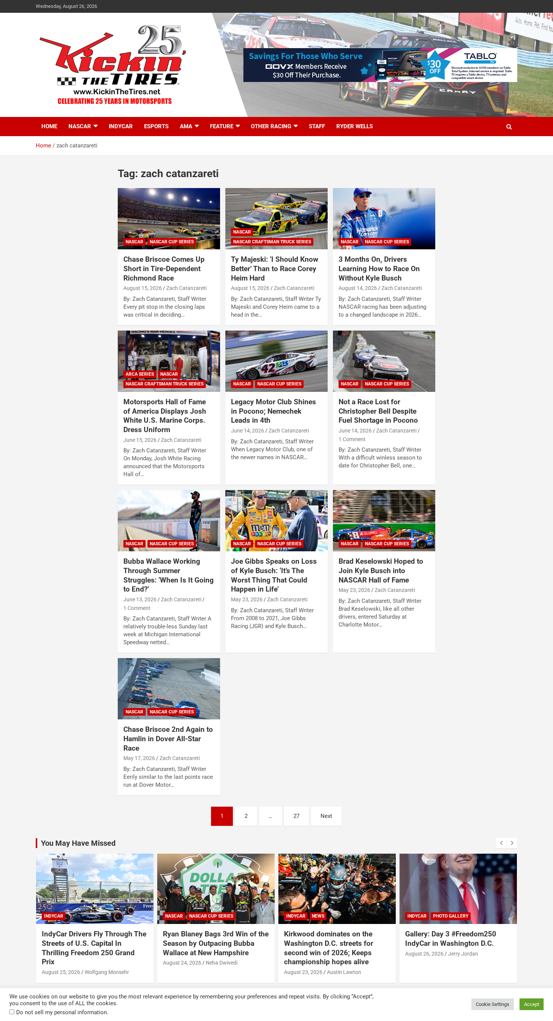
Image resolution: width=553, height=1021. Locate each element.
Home (49, 126)
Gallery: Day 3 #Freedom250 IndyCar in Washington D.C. (450, 939)
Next (326, 816)
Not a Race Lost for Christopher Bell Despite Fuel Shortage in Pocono (378, 411)
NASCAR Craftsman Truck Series (272, 241)
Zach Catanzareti (186, 288)
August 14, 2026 (358, 288)
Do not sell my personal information (61, 1012)
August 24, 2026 (182, 963)
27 (296, 816)
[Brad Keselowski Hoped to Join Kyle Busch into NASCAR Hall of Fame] (384, 521)
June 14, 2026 (247, 431)
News (318, 916)
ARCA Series (140, 374)
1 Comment (352, 439)
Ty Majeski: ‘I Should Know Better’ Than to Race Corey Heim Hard (274, 268)
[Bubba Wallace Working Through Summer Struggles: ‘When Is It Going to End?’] (169, 521)
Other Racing (271, 126)
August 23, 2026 (303, 972)
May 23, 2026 (247, 599)
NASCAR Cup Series (172, 241)
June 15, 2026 (139, 440)
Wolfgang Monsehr (107, 972)
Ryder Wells (354, 126)
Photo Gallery (450, 916)
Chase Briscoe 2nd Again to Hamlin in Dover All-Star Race (168, 738)
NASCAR (79, 126)
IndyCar (121, 126)
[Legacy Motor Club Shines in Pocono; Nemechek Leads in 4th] (276, 361)
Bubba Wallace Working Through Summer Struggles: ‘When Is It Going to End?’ (168, 575)
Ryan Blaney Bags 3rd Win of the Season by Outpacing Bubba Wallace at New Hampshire (216, 943)
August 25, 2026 (61, 972)
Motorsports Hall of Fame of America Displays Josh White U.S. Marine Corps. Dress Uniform (164, 415)
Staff (317, 126)
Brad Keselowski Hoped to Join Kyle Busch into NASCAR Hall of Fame (381, 570)
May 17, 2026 (139, 758)
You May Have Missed (78, 843)
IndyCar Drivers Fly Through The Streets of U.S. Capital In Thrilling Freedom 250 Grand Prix (94, 948)
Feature (221, 126)
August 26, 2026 (424, 954)
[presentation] (501, 843)
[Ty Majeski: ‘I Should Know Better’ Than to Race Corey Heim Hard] (276, 219)
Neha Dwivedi (221, 963)
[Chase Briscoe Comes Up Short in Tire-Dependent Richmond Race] (169, 219)
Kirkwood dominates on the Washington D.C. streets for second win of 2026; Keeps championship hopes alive (328, 948)
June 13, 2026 (139, 599)
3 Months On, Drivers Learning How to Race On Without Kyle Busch (379, 268)
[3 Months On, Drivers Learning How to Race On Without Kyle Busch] (384, 219)
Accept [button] (531, 1004)
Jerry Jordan (463, 954)
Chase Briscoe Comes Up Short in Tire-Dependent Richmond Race (164, 268)
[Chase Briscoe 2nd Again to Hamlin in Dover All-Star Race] (169, 689)
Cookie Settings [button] (492, 1004)
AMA (186, 126)
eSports (156, 126)
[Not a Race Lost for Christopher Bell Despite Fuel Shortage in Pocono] (384, 361)
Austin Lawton (344, 972)
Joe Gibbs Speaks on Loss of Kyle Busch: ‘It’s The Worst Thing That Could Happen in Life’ (274, 575)
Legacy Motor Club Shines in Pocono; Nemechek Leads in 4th (273, 411)
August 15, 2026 (142, 288)
